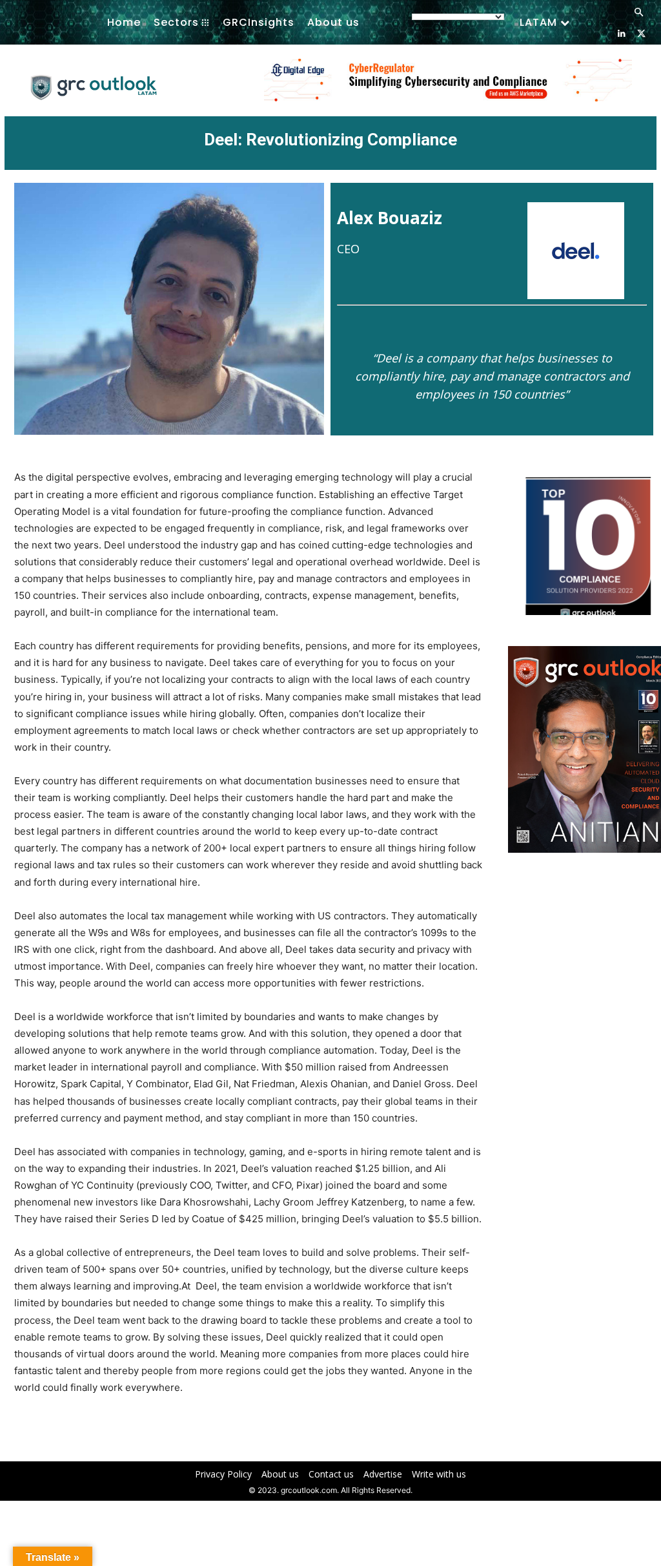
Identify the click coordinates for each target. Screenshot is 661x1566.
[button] (638, 13)
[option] (448, 87)
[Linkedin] (621, 32)
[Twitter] (641, 32)
